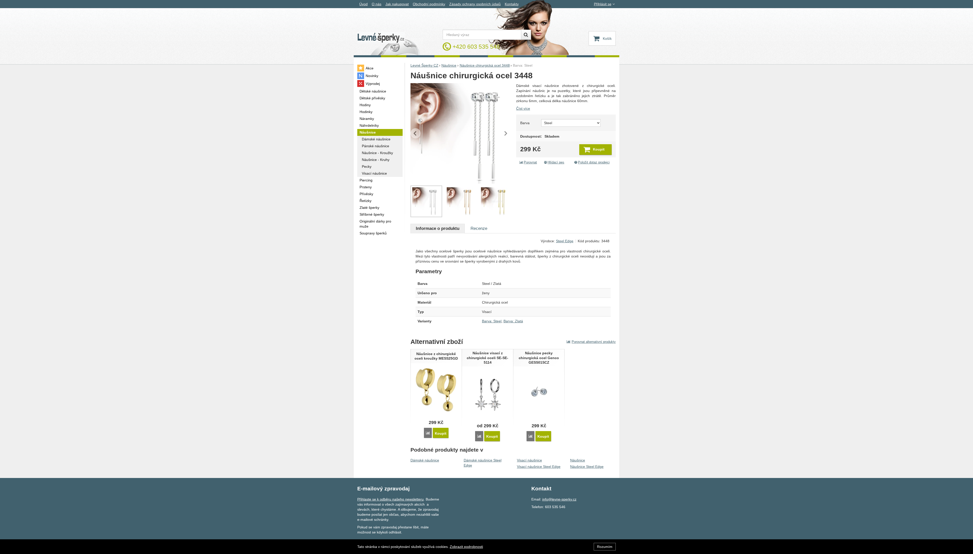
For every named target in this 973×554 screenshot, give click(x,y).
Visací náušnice (529, 460)
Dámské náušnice (424, 460)
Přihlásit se (602, 4)
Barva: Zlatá (513, 321)
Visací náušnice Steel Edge (538, 467)
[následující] (506, 133)
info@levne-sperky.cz (559, 499)
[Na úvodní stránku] (381, 38)
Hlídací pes (556, 162)
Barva (525, 123)
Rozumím (604, 547)
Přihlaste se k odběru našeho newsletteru (390, 499)
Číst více (523, 108)
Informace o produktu (437, 228)
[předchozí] (415, 133)
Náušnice (577, 460)
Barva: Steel (491, 321)
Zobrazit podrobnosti (466, 547)
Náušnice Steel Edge (587, 467)
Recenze (479, 228)
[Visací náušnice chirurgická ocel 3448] (460, 133)
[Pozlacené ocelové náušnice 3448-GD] (495, 201)
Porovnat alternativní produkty (594, 342)
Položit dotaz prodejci (594, 162)
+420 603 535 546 (476, 46)
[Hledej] (526, 35)
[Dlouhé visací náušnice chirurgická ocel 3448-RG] (461, 201)
